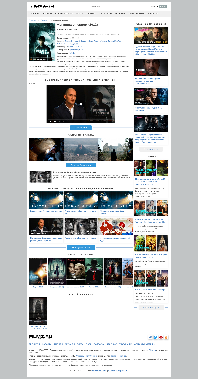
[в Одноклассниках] (166, 337)
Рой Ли (72, 53)
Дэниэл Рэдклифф (72, 41)
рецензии (47, 14)
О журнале (153, 14)
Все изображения (81, 165)
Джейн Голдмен (76, 50)
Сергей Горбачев (118, 356)
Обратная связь (99, 371)
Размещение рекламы (118, 371)
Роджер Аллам (100, 41)
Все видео (81, 128)
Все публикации (81, 247)
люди (89, 344)
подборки (99, 344)
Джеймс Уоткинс (75, 47)
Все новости (151, 149)
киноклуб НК (105, 14)
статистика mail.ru (144, 344)
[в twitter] (156, 337)
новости (35, 14)
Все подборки (151, 307)
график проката (136, 14)
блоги (80, 344)
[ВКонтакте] (150, 337)
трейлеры (91, 14)
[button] (129, 149)
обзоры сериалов (64, 14)
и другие (74, 44)
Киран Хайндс (87, 41)
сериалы (70, 344)
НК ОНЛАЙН (120, 14)
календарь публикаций (119, 344)
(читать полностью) (86, 179)
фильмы (58, 344)
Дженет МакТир (114, 41)
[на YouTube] (161, 337)
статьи (79, 14)
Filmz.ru (152, 350)
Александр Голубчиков (86, 356)
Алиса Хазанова (64, 44)
